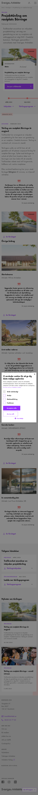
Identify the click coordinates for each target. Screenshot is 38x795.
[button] (19, 418)
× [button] (34, 374)
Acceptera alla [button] (12, 408)
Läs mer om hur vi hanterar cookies (12, 387)
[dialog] (19, 397)
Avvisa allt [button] (10, 414)
